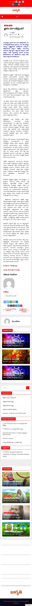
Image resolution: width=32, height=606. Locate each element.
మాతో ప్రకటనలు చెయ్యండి (7, 557)
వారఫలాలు (5, 339)
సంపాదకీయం (4, 563)
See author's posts (11, 296)
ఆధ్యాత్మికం (6, 25)
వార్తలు (9, 496)
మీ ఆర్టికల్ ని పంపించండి (7, 553)
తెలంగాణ (5, 529)
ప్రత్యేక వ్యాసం (6, 479)
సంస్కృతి (10, 25)
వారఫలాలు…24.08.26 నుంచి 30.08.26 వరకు (14, 342)
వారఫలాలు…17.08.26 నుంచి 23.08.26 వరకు (13, 374)
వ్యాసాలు (11, 479)
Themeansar (16, 603)
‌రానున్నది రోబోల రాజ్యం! (17, 429)
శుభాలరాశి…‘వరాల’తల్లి (11, 359)
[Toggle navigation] (17, 17)
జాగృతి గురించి (4, 543)
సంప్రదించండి (4, 547)
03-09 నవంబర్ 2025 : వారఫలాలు (10, 309)
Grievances (4, 576)
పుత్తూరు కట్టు (19, 442)
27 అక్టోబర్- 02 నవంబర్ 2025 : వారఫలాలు (23, 310)
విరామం (11, 438)
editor (13, 32)
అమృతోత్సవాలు (6, 512)
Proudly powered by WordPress (10, 601)
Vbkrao (5, 438)
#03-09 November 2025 (16, 37)
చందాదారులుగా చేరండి (6, 567)
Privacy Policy (5, 580)
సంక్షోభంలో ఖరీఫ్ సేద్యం (8, 401)
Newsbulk (25, 601)
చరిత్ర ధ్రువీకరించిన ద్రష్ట (8, 405)
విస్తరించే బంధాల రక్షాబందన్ (9, 397)
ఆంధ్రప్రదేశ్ (5, 496)
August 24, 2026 (10, 484)
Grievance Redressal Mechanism (10, 573)
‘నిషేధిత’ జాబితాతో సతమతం (10, 409)
